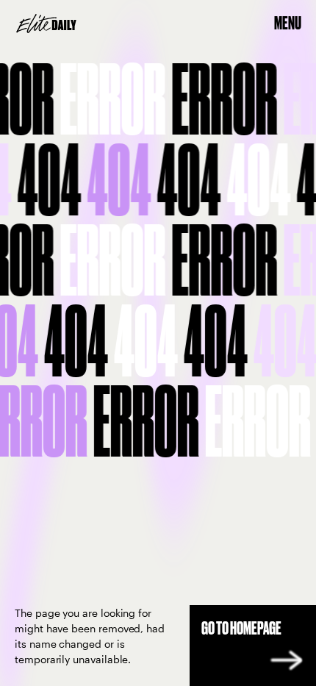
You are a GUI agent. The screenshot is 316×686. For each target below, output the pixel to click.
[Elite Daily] (46, 23)
